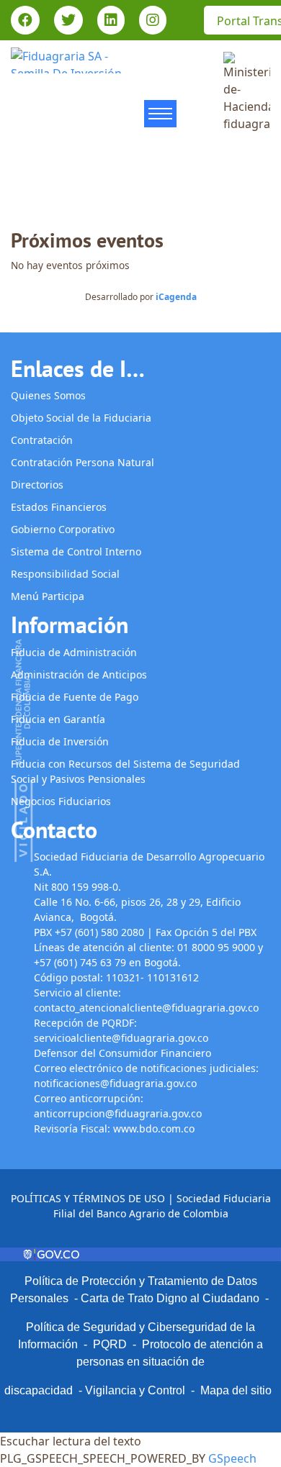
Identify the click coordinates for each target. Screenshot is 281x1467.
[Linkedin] (111, 21)
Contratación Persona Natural (82, 462)
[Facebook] (25, 21)
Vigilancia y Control (135, 1390)
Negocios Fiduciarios (61, 801)
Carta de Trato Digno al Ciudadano (170, 1298)
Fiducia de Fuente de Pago (74, 697)
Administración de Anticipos (79, 674)
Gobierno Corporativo (63, 529)
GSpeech (232, 1458)
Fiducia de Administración (74, 652)
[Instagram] (152, 21)
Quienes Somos (48, 395)
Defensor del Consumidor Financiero (124, 1053)
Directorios (37, 484)
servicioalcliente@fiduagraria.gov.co (121, 1038)
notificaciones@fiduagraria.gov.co (115, 1083)
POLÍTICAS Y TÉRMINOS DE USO (88, 1198)
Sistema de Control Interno (76, 551)
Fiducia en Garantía (58, 719)
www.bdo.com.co (154, 1128)
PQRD (113, 1344)
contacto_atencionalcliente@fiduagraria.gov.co (146, 1007)
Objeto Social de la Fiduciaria (81, 417)
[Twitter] (68, 21)
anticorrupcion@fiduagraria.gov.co (118, 1113)
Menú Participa (47, 596)
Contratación (42, 440)
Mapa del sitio (236, 1390)
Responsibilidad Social (65, 574)
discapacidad (38, 1390)
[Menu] (160, 118)
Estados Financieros (59, 507)
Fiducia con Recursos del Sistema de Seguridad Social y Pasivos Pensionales (125, 771)
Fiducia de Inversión (60, 741)
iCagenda (176, 297)
